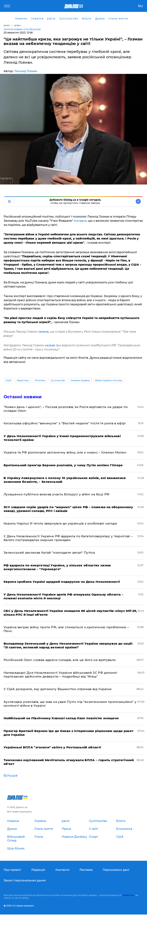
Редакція (38, 870)
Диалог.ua (128, 895)
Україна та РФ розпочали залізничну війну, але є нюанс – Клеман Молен (65, 452)
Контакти (62, 870)
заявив (43, 331)
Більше (11, 775)
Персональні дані (116, 870)
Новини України (80, 380)
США (8, 380)
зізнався (80, 220)
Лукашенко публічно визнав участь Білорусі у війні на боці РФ (56, 494)
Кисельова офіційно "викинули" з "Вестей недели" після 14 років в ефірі (65, 423)
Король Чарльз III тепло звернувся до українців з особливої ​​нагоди (60, 523)
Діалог (7, 25)
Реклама (86, 870)
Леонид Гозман (25, 71)
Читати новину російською (22, 29)
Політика (40, 380)
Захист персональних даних (25, 880)
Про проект (12, 870)
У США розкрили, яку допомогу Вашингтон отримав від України (58, 689)
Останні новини (23, 396)
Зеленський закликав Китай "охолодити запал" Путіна (49, 552)
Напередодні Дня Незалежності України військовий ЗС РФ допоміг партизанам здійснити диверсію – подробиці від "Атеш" (60, 674)
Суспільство (58, 380)
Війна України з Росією (108, 380)
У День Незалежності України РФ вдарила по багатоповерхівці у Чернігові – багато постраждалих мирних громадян (68, 538)
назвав (50, 345)
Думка (17, 25)
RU (140, 6)
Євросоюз (23, 380)
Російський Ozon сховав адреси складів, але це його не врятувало (60, 660)
